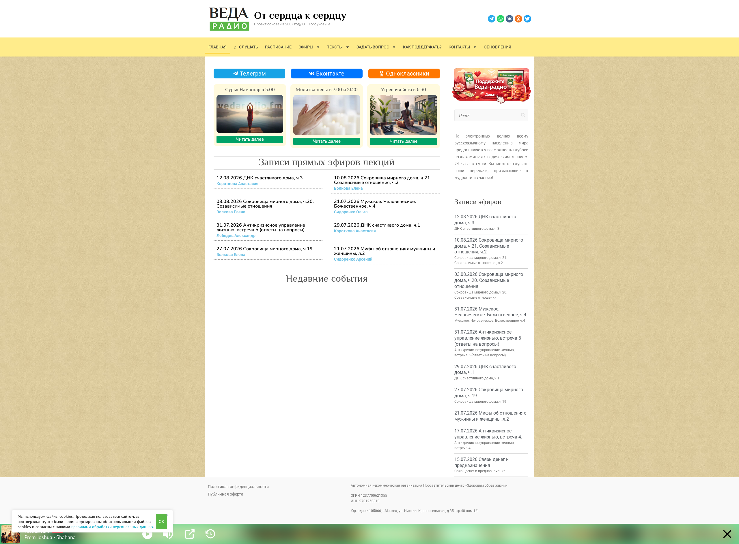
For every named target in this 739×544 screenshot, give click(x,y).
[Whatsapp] (500, 18)
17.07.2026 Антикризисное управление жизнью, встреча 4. (488, 434)
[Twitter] (527, 18)
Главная (217, 47)
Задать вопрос (373, 47)
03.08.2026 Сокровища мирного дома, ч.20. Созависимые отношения (265, 203)
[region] (92, 521)
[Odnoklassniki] (518, 18)
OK (161, 521)
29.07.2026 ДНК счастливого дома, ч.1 (377, 225)
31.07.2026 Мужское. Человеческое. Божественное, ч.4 (375, 203)
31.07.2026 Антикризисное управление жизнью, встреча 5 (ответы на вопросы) (261, 227)
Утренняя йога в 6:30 (403, 89)
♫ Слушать (246, 47)
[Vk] (509, 18)
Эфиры (305, 47)
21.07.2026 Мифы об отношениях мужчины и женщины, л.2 (384, 251)
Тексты (335, 47)
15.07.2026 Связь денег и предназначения (481, 462)
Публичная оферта (225, 494)
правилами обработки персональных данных (112, 526)
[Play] (147, 534)
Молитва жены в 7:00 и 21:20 (327, 89)
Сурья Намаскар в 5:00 (250, 89)
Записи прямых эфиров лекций (327, 161)
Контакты (459, 47)
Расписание (278, 47)
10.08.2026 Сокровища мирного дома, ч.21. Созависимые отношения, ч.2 (382, 180)
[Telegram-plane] (491, 18)
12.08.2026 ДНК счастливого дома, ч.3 (260, 178)
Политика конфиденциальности (238, 486)
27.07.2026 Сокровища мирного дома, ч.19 (265, 249)
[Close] (167, 514)
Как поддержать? (422, 47)
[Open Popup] (190, 534)
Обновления (497, 47)
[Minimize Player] (727, 534)
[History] (210, 534)
